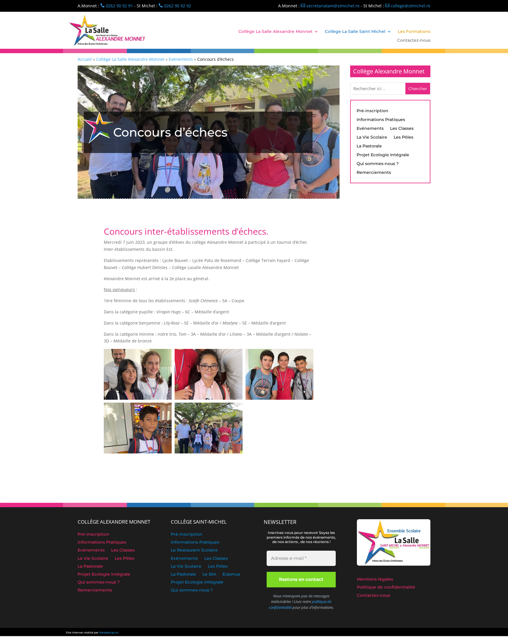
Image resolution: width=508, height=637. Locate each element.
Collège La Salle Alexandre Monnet (275, 31)
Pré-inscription (372, 111)
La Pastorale (369, 146)
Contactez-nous (413, 40)
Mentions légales (375, 580)
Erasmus (231, 575)
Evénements (370, 128)
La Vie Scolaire (372, 137)
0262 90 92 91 (116, 6)
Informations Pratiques (381, 119)
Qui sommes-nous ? (378, 164)
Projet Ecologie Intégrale (383, 155)
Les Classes (402, 128)
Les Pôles (403, 137)
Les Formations (414, 31)
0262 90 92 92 (174, 6)
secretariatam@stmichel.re (330, 6)
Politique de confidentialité (386, 588)
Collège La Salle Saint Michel (355, 31)
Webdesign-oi (108, 632)
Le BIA (209, 575)
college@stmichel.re (407, 6)
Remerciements (374, 172)
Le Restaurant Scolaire (194, 551)
